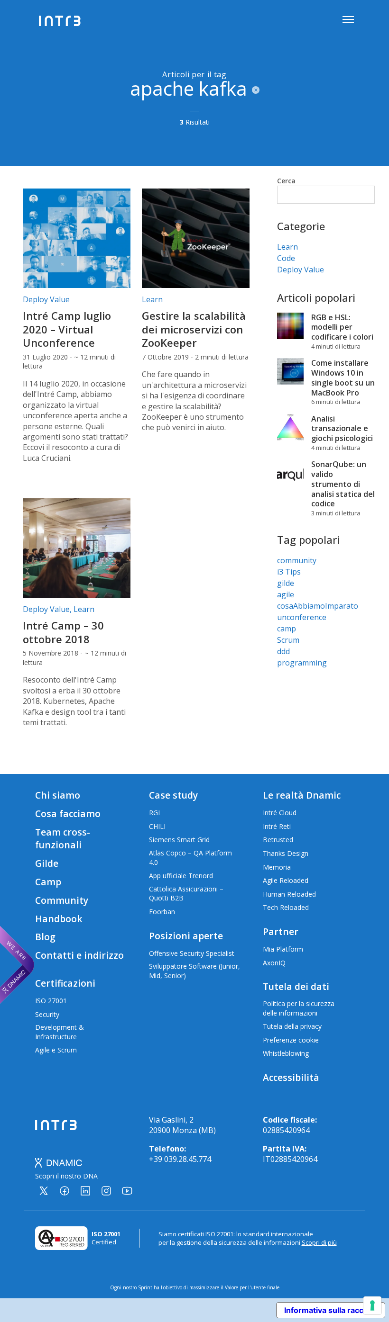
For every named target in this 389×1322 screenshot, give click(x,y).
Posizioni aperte (186, 935)
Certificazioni (65, 983)
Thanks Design (285, 853)
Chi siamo (57, 795)
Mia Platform (283, 948)
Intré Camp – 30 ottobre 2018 (63, 632)
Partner (280, 931)
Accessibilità (291, 1077)
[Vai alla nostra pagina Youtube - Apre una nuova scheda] (127, 1190)
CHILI (157, 826)
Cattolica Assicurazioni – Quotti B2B (186, 893)
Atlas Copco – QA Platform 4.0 (190, 857)
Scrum (288, 640)
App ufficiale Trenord (181, 875)
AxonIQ (274, 962)
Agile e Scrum (56, 1049)
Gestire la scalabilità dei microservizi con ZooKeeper (194, 329)
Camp (48, 881)
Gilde (46, 863)
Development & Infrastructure (59, 1032)
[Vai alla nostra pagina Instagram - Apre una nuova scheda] (106, 1190)
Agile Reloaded (285, 880)
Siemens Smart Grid (179, 839)
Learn (152, 299)
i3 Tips (289, 572)
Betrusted (278, 839)
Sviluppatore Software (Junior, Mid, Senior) (194, 971)
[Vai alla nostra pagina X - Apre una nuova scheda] (43, 1190)
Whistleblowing (286, 1053)
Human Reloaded (289, 894)
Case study (173, 795)
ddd (283, 651)
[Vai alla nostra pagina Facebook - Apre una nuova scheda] (64, 1190)
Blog (45, 936)
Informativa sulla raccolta (330, 1310)
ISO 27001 (51, 1000)
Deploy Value (46, 299)
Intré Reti (277, 826)
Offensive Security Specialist (191, 953)
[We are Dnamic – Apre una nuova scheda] (17, 965)
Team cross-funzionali (62, 838)
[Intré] (60, 20)
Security (47, 1014)
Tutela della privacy (292, 1026)
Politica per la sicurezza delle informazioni (298, 1008)
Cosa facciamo (68, 813)
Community (61, 900)
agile (285, 594)
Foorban (162, 911)
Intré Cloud (279, 812)
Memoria (277, 867)
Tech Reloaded (286, 907)
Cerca (286, 180)
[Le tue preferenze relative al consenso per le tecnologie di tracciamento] (372, 1305)
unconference (301, 617)
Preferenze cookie (291, 1039)
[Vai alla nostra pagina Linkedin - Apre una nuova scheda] (85, 1190)
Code (286, 258)
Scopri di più (319, 1242)
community (296, 560)
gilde (285, 583)
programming (302, 662)
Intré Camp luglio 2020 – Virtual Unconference (67, 329)
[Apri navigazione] (348, 21)
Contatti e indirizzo (79, 955)
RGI (154, 812)
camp (286, 628)
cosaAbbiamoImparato (317, 606)
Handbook (59, 918)
